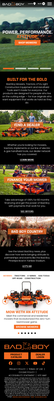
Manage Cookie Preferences (21, 397)
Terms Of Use (36, 369)
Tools (33, 68)
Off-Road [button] (17, 278)
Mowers (8, 68)
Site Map (42, 375)
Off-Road (45, 68)
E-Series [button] (32, 276)
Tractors (20, 68)
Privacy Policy (17, 369)
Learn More (27, 159)
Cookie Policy (27, 372)
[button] (18, 333)
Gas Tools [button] (44, 276)
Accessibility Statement (22, 375)
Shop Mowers (27, 42)
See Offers (27, 211)
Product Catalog (16, 356)
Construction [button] (33, 278)
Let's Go (27, 266)
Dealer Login (40, 356)
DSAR (32, 397)
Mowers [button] (7, 276)
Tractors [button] (19, 276)
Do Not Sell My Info (41, 397)
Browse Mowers (27, 326)
